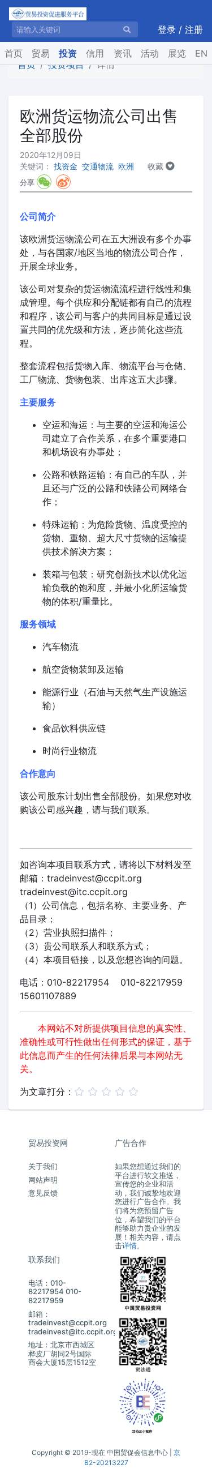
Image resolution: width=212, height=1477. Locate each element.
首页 (16, 53)
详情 (129, 1245)
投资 (68, 53)
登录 (168, 29)
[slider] (108, 1090)
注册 (194, 29)
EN (201, 53)
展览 (177, 53)
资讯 (123, 53)
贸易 (41, 53)
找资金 (65, 166)
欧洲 (126, 166)
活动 (150, 53)
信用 (95, 53)
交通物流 (98, 166)
